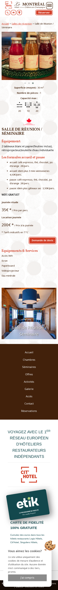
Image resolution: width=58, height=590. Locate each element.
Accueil (5, 23)
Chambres (29, 359)
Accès (29, 396)
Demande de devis (42, 240)
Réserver (44, 12)
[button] (25, 83)
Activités (29, 381)
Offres (29, 374)
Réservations (29, 411)
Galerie (29, 389)
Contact (29, 403)
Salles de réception (22, 23)
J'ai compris (27, 577)
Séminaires (29, 367)
